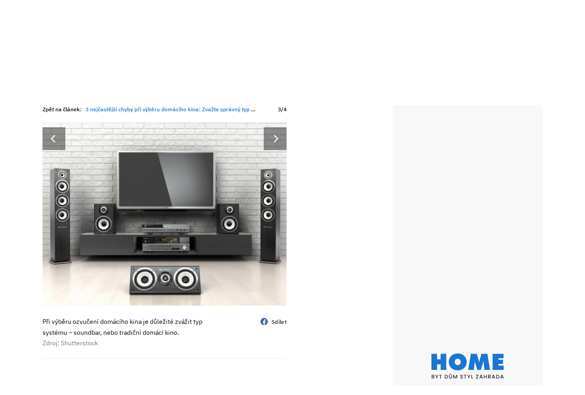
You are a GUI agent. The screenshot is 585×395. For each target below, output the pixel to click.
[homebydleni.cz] (467, 366)
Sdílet (279, 321)
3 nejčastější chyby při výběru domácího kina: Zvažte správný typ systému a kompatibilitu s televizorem (216, 109)
